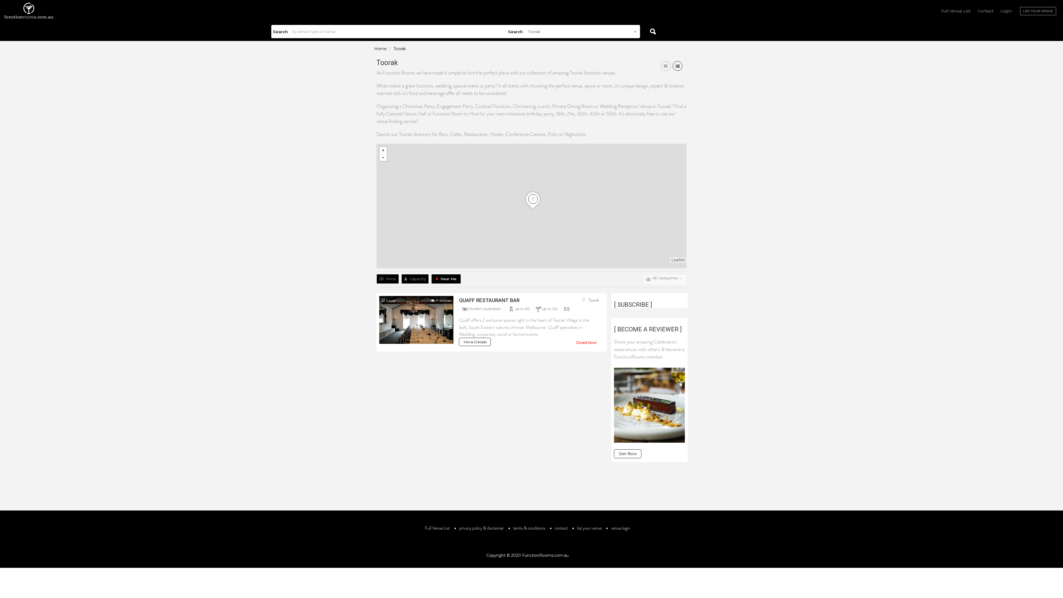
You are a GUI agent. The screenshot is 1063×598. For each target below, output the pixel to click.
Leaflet (678, 259)
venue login (620, 528)
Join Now (628, 453)
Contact (986, 11)
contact (561, 528)
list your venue (589, 528)
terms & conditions (529, 528)
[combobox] (572, 31)
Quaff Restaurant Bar (489, 300)
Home (380, 48)
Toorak (594, 300)
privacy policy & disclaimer (481, 528)
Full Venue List (956, 11)
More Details (475, 342)
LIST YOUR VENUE (1038, 11)
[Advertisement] (531, 491)
